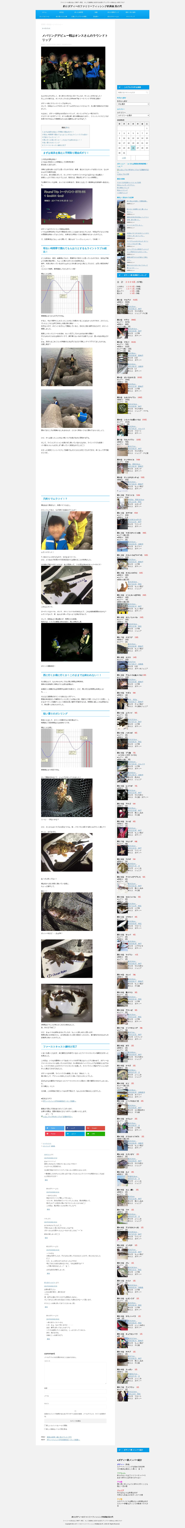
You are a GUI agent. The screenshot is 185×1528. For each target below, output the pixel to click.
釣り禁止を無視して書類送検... (137, 201)
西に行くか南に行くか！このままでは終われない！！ (62, 140)
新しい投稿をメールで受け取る (56, 1429)
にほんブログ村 (123, 174)
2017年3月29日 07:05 (50, 1286)
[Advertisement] (75, 479)
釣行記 (62, 12)
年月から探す (122, 101)
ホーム (44, 12)
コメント (47, 1361)
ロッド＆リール (44, 16)
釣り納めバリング (123, 187)
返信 (46, 1180)
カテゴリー (121, 112)
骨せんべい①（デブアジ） (126, 185)
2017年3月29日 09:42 (52, 1319)
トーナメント (47, 1143)
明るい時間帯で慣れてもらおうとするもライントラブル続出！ (65, 134)
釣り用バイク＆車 (61, 16)
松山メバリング (122, 190)
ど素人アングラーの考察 (79, 16)
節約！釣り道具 (130, 12)
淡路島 (53, 1146)
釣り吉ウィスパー (49, 1282)
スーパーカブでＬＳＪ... (135, 225)
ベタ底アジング (122, 193)
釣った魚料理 (79, 12)
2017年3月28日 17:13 (50, 1158)
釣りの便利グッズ (113, 12)
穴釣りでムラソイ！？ (51, 137)
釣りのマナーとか (113, 16)
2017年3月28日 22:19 (52, 1250)
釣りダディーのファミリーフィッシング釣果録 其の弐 (92, 6)
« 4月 (124, 158)
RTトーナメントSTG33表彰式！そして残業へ (59, 1101)
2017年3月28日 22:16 (52, 1192)
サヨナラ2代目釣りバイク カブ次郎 (129, 182)
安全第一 (96, 16)
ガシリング (46, 1146)
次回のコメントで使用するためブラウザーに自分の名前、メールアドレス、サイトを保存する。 (75, 1415)
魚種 (96, 12)
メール (46, 1396)
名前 (45, 1388)
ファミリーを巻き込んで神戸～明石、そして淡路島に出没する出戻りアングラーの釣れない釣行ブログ (92, 1520)
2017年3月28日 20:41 (50, 1222)
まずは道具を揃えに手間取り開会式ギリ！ (58, 132)
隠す (67, 127)
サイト (46, 1403)
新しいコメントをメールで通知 (56, 1425)
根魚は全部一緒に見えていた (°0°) (59, 1437)
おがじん (47, 1154)
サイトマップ (130, 16)
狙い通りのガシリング (51, 142)
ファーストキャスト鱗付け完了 (54, 145)
